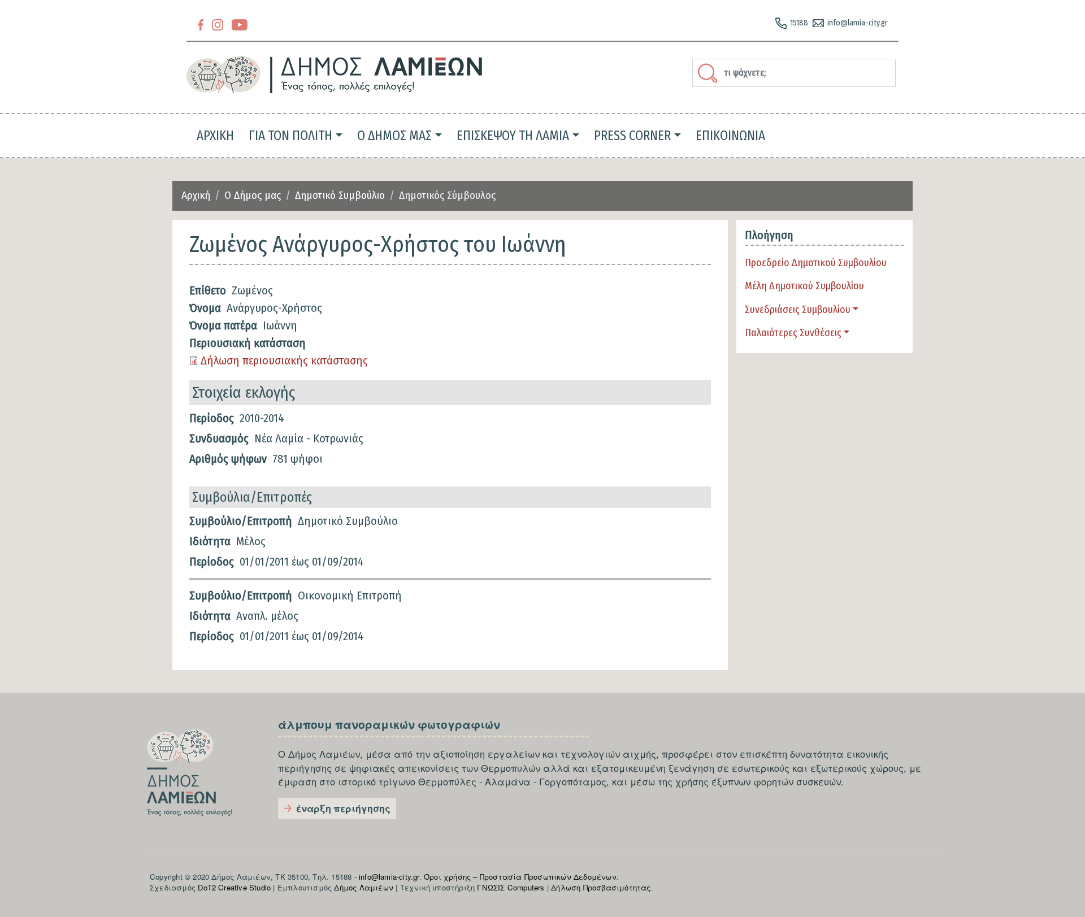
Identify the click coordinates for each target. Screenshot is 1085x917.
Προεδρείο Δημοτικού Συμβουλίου (816, 263)
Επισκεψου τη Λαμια (513, 136)
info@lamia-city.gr (857, 23)
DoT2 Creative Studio (234, 887)
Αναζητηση (709, 73)
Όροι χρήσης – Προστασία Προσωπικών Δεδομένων (520, 876)
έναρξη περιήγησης (343, 808)
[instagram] (217, 24)
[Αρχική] (334, 74)
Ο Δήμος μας (252, 195)
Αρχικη (215, 136)
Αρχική (195, 195)
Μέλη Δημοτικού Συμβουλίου (804, 286)
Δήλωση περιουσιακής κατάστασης (284, 360)
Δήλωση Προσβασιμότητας (600, 887)
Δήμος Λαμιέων (363, 887)
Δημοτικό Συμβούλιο (340, 195)
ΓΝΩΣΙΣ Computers (510, 887)
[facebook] (200, 24)
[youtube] (240, 24)
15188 (799, 23)
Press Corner (632, 136)
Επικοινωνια (730, 136)
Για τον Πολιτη (290, 136)
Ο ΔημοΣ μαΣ (394, 136)
